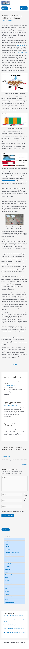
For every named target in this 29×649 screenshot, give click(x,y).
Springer (7, 591)
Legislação (7, 569)
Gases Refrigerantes (10, 563)
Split (6, 588)
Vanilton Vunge (5, 454)
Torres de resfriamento (10, 596)
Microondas (9, 555)
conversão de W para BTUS (8, 180)
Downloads (7, 561)
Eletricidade (9, 546)
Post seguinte (14, 368)
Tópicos (7, 594)
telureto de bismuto (22, 52)
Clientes (7, 541)
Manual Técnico (9, 574)
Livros (6, 572)
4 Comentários (7, 385)
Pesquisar (5, 529)
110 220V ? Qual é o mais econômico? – (11, 382)
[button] (10, 8)
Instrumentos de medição (12, 552)
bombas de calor (21, 45)
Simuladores (8, 585)
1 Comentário (9, 20)
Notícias (7, 580)
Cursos (6, 544)
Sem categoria (8, 583)
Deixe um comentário (8, 405)
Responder (25, 464)
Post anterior (15, 364)
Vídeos (6, 599)
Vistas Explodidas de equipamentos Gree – (13, 624)
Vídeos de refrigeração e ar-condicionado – (13, 615)
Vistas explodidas (9, 602)
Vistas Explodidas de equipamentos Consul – (14, 628)
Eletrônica (8, 549)
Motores (8, 557)
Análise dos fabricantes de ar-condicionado (13, 402)
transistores (19, 44)
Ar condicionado (9, 539)
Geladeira (7, 566)
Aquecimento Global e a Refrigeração (11, 424)
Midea (6, 577)
